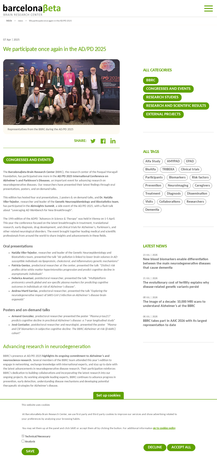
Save (30, 451)
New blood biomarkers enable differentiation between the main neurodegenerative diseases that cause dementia (176, 264)
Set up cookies (108, 396)
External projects (163, 114)
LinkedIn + (114, 141)
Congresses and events (28, 160)
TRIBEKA (168, 169)
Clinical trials (190, 169)
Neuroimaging (178, 185)
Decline (155, 447)
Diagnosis (174, 193)
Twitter (93, 141)
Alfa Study (152, 161)
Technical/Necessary (37, 436)
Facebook (103, 141)
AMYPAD (173, 161)
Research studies (162, 97)
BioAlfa (150, 169)
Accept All (181, 447)
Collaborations (169, 201)
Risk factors (200, 177)
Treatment (152, 193)
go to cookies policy (164, 428)
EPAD (190, 161)
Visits (149, 201)
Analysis (30, 441)
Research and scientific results (176, 106)
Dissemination (197, 193)
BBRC (150, 80)
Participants (154, 177)
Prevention (153, 185)
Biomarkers (177, 177)
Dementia (152, 210)
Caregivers (202, 185)
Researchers (195, 201)
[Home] (31, 10)
